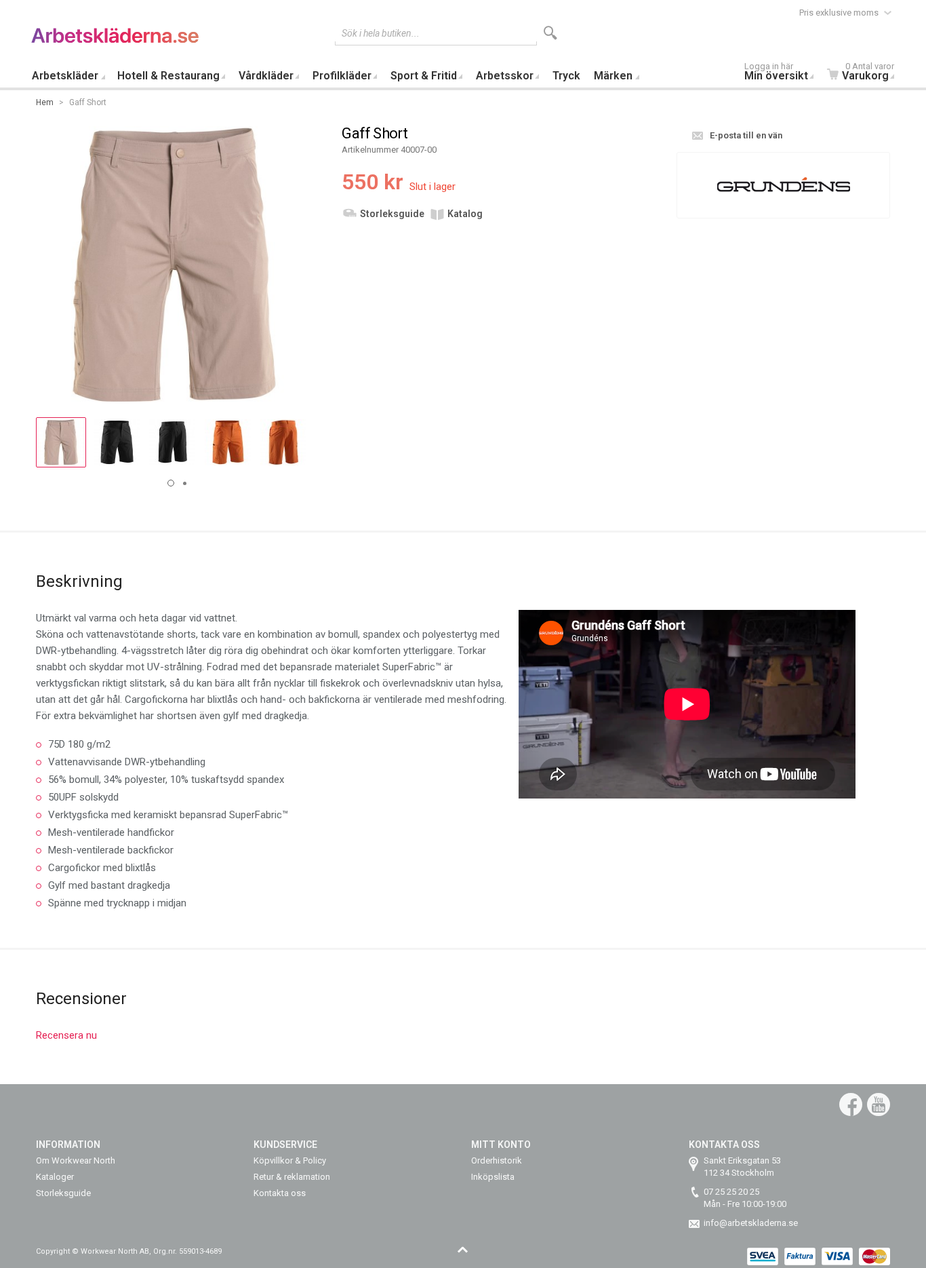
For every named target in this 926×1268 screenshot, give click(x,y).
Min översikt (776, 73)
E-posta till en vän (746, 135)
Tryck (566, 75)
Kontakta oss (280, 1193)
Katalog (465, 213)
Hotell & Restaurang (168, 75)
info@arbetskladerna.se (751, 1223)
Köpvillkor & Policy (290, 1160)
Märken (613, 75)
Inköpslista (493, 1177)
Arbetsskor (505, 75)
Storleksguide (392, 213)
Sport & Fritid (423, 75)
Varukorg (868, 73)
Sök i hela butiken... (381, 33)
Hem (45, 102)
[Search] (550, 33)
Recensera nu (66, 1035)
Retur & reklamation (292, 1177)
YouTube (878, 1104)
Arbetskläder (65, 75)
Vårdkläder (266, 75)
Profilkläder (342, 75)
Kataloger (55, 1177)
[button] (61, 442)
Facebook (850, 1104)
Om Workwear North (75, 1160)
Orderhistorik (496, 1160)
